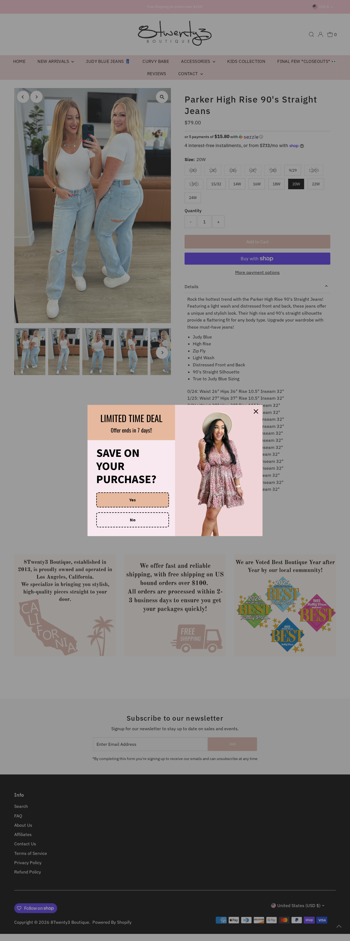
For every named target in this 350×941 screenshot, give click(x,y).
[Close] (255, 411)
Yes (132, 499)
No (133, 519)
